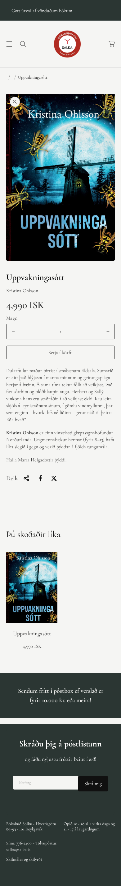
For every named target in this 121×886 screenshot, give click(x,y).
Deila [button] (12, 478)
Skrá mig (93, 783)
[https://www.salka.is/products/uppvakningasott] (40, 478)
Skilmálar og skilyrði (24, 859)
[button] (9, 44)
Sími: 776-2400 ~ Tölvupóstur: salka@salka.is (31, 846)
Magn (12, 318)
